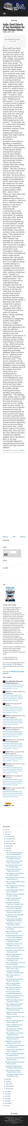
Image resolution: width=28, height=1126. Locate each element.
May (7, 1079)
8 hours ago (15, 784)
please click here (7, 664)
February (8, 1086)
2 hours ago (15, 700)
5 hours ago (15, 712)
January (8, 1088)
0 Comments (21, 450)
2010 (6, 1101)
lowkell (7, 681)
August (8, 846)
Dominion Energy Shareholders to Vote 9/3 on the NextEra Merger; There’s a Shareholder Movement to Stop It (13, 686)
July (7, 848)
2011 (6, 1098)
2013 (6, 1094)
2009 (6, 1103)
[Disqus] (14, 473)
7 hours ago (15, 748)
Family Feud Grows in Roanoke (14, 948)
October (8, 841)
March (8, 1084)
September (9, 843)
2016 (6, 832)
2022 (6, 829)
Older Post (22, 537)
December (9, 836)
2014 (6, 1091)
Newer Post (5, 537)
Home (4, 13)
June (7, 850)
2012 (6, 1096)
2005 (6, 1105)
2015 (6, 834)
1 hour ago (15, 688)
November (9, 839)
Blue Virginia (19, 1117)
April (7, 1081)
